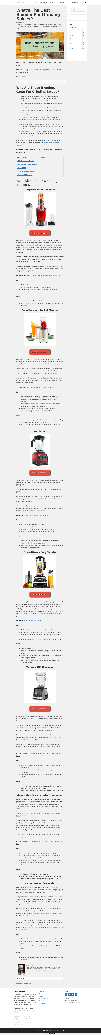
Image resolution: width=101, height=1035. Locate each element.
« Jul (71, 56)
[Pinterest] (19, 978)
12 (74, 39)
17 (70, 43)
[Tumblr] (23, 978)
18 (72, 43)
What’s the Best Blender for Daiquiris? (36, 515)
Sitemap (41, 994)
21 (79, 43)
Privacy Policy (43, 1001)
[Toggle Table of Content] (62, 82)
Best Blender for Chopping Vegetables (42, 387)
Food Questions (43, 2)
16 (83, 39)
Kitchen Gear (27, 983)
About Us (41, 991)
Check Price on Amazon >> (40, 233)
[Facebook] (17, 978)
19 (74, 43)
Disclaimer (42, 1003)
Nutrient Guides (76, 2)
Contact (41, 996)
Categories (52, 2)
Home (35, 2)
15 (81, 39)
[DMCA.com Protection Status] (50, 1034)
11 (72, 39)
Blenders (20, 983)
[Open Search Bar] (85, 2)
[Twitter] (21, 978)
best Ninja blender (31, 827)
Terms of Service (43, 998)
